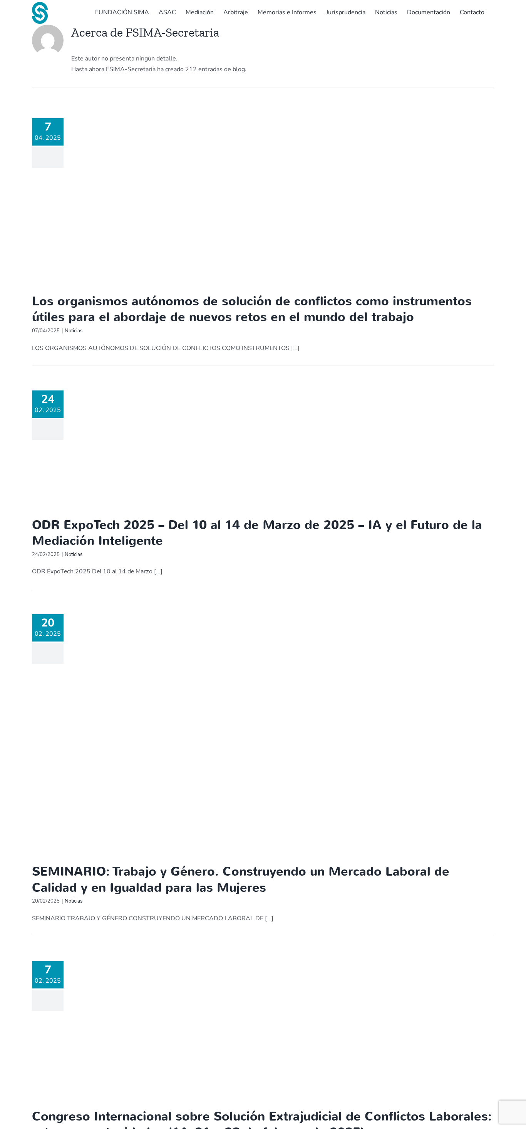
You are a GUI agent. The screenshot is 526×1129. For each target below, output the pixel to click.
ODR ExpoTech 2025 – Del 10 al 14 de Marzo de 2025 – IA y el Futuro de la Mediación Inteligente (257, 533)
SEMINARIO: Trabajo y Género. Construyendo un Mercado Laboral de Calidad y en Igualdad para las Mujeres (240, 879)
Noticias (73, 330)
